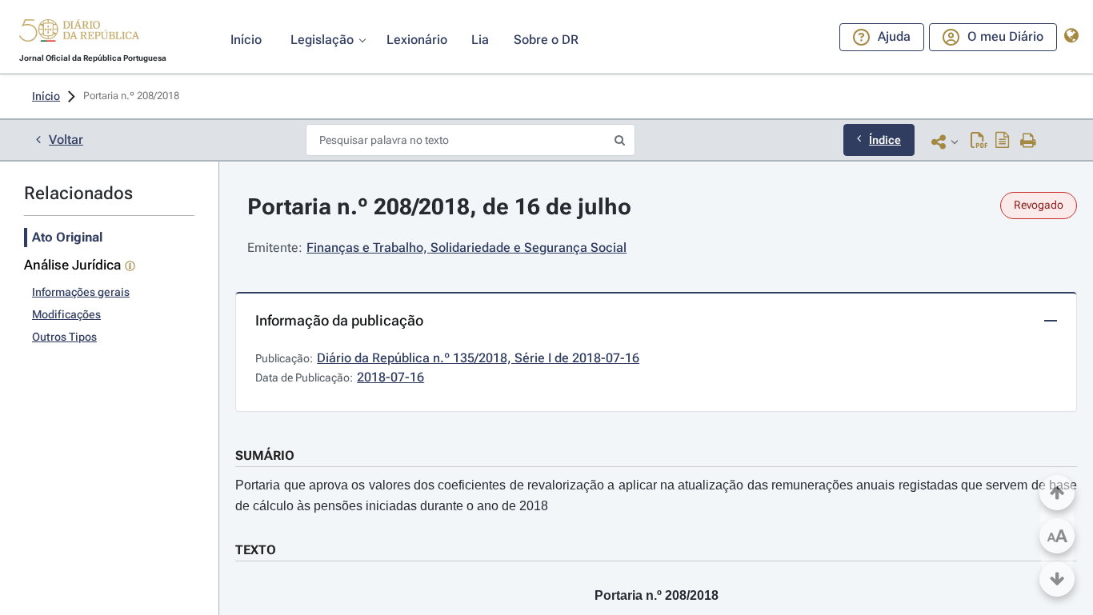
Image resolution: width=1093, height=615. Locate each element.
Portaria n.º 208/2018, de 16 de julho (439, 207)
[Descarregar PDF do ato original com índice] (1002, 141)
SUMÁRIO (264, 455)
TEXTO (255, 549)
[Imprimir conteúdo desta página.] (1028, 141)
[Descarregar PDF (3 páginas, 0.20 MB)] (979, 141)
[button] (79, 32)
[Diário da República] (79, 34)
